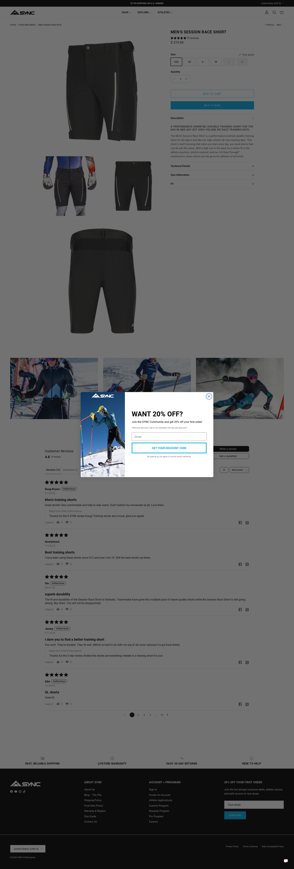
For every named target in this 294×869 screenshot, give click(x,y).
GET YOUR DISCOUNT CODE (169, 448)
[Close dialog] (209, 396)
